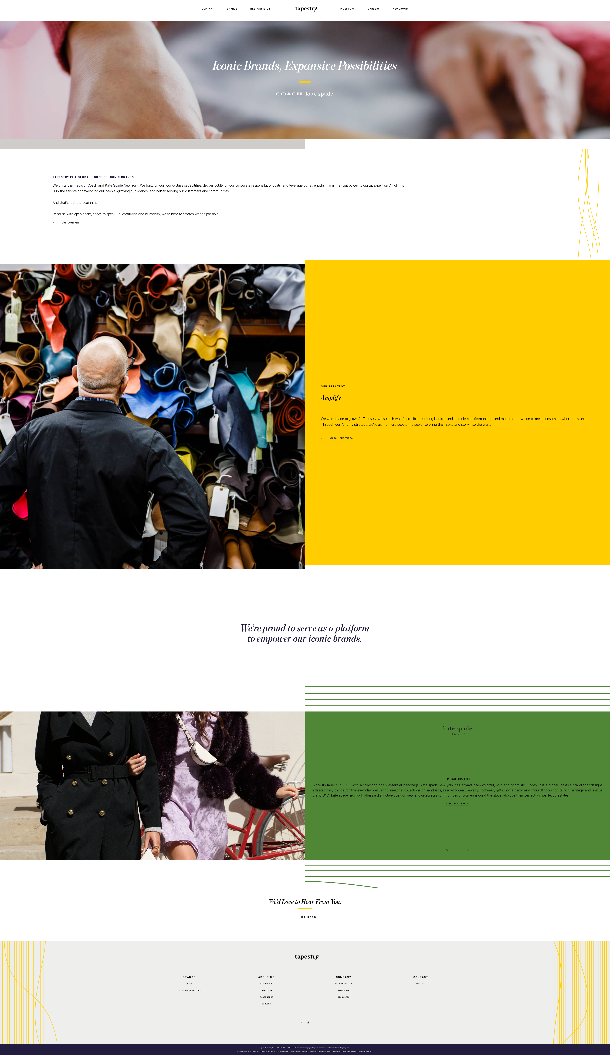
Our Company (71, 222)
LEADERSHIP (266, 984)
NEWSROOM (400, 8)
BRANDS (232, 8)
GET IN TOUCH (310, 917)
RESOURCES (343, 997)
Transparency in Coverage (323, 1051)
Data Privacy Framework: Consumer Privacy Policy (357, 1051)
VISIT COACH (457, 801)
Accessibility (337, 1051)
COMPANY (208, 8)
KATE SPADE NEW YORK (189, 990)
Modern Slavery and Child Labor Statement (302, 1051)
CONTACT (421, 984)
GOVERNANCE (266, 997)
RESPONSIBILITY (261, 8)
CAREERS (374, 8)
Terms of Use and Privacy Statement (248, 1051)
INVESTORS (347, 8)
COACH (189, 984)
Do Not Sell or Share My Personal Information (274, 1051)
